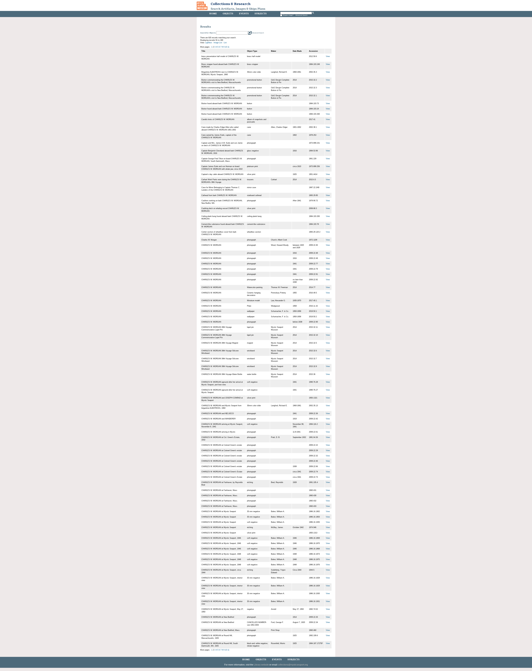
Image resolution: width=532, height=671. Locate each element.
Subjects (261, 13)
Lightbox (208, 43)
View (328, 56)
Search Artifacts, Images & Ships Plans (238, 9)
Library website (261, 665)
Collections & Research (230, 4)
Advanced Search (301, 15)
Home (213, 13)
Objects (228, 13)
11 (228, 47)
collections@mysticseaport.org (293, 665)
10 (226, 47)
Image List (218, 43)
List (225, 43)
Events (244, 13)
